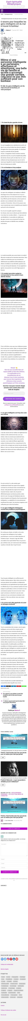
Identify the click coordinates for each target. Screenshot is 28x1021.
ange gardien (15, 976)
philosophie (21, 985)
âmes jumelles (5, 997)
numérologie (13, 985)
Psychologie (5, 688)
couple (3, 981)
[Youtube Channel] (16, 959)
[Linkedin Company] (14, 959)
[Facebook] (3, 686)
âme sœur (13, 997)
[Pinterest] (18, 686)
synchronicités (12, 992)
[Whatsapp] (24, 686)
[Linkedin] (13, 686)
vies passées (14, 994)
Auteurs (2, 1005)
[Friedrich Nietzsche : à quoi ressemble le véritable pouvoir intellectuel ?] (14, 768)
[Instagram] (8, 959)
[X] (8, 686)
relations (19, 988)
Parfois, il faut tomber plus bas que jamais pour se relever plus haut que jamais (13, 753)
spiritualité (4, 992)
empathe (9, 981)
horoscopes (22, 983)
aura (3, 979)
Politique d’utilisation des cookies (8, 1010)
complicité (23, 979)
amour (8, 976)
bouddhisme (9, 979)
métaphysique (5, 985)
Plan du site (3, 1014)
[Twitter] (5, 959)
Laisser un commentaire (14, 828)
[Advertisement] (14, 106)
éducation (20, 997)
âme (21, 994)
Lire (3, 757)
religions (4, 990)
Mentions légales (5, 969)
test (19, 992)
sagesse (10, 990)
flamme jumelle (5, 983)
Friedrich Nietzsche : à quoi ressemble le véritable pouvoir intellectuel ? (13, 780)
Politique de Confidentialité (7, 964)
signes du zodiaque (19, 990)
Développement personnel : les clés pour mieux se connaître (14, 750)
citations (16, 979)
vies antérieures (5, 994)
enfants (15, 981)
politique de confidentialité (11, 405)
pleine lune (4, 988)
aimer (3, 976)
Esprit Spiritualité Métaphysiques (14, 3)
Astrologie (23, 976)
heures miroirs (14, 983)
